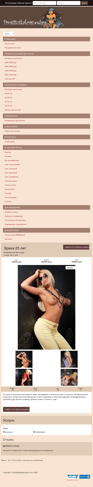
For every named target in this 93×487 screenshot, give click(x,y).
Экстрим (8, 156)
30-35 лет (8, 101)
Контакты (8, 239)
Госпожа (8, 193)
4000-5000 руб (10, 74)
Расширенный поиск (13, 47)
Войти (84, 3)
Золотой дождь (11, 197)
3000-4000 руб (10, 70)
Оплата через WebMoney (15, 235)
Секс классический (12, 164)
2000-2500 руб (10, 62)
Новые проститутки (12, 131)
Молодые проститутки (13, 89)
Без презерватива (12, 160)
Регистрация (11, 3)
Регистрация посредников (15, 220)
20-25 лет (8, 93)
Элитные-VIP (10, 79)
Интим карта (10, 141)
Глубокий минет (11, 181)
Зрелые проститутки (13, 110)
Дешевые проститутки (13, 58)
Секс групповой (11, 172)
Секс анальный (11, 168)
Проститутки (9, 43)
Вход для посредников (14, 216)
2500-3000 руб (10, 66)
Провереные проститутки (15, 120)
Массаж (8, 152)
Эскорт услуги (10, 185)
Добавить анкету (11, 212)
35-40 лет (8, 105)
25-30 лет (8, 97)
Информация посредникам (15, 224)
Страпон (8, 201)
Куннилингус (10, 189)
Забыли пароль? (24, 3)
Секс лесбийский (11, 176)
